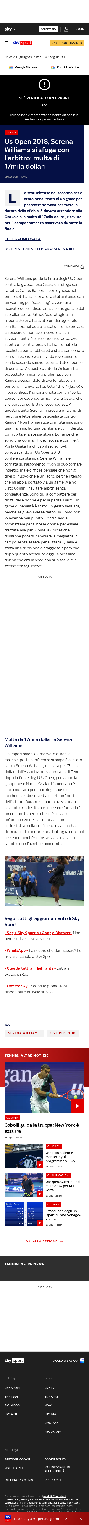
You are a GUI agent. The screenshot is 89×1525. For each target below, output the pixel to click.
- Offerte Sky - (17, 986)
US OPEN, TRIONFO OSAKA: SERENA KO (39, 249)
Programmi (53, 1431)
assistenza (60, 1502)
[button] (37, 1518)
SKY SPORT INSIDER (67, 42)
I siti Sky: (10, 1378)
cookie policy (55, 1459)
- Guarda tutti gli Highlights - (30, 968)
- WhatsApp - (16, 950)
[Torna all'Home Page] (23, 43)
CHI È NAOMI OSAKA (23, 239)
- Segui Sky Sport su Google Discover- (38, 932)
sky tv (49, 1388)
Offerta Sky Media (19, 1479)
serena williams (24, 1033)
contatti (74, 1502)
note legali (14, 1468)
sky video (12, 1405)
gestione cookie (17, 1459)
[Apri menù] (6, 43)
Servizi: (49, 1378)
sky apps (51, 1396)
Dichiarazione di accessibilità (57, 1469)
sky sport (13, 1388)
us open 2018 (63, 1033)
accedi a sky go (65, 1360)
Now (48, 1405)
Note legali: (12, 1450)
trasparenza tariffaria (39, 1502)
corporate (53, 1479)
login (79, 29)
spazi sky (51, 1423)
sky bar (50, 1414)
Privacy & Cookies (31, 1499)
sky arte (11, 1414)
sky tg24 (11, 1396)
